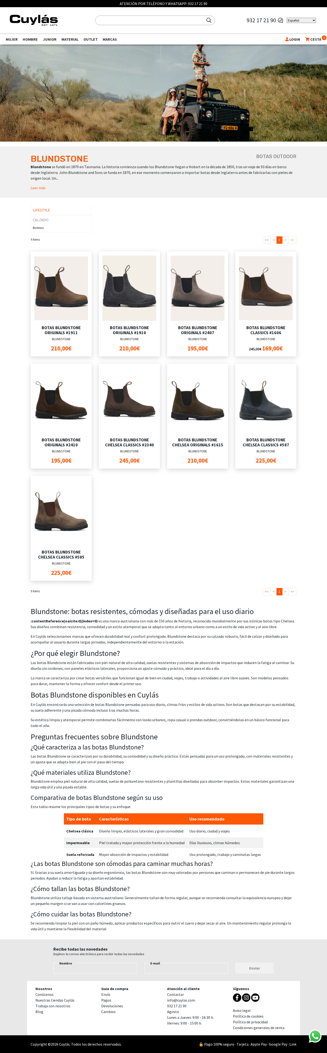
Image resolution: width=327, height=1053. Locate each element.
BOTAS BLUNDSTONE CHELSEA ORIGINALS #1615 (197, 442)
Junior (49, 39)
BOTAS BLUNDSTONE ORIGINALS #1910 (129, 330)
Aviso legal (242, 1010)
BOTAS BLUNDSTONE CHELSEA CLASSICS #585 (61, 554)
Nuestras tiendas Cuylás (54, 1000)
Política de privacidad (250, 1022)
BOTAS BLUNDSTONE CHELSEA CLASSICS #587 (266, 442)
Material (70, 39)
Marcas (110, 39)
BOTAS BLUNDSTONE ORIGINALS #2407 (197, 330)
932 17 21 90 (197, 3)
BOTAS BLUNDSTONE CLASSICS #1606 (266, 330)
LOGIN (294, 39)
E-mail (155, 963)
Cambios (108, 1011)
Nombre (65, 963)
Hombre (30, 39)
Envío (105, 994)
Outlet (91, 39)
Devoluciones (112, 1005)
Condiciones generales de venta (258, 1027)
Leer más (38, 187)
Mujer (12, 39)
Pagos (106, 1000)
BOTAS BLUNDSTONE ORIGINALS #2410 (61, 442)
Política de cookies (248, 1016)
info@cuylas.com (181, 1000)
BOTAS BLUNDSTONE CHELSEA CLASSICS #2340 (129, 442)
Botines (38, 228)
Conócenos (44, 994)
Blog (39, 1011)
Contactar (175, 994)
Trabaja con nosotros (52, 1005)
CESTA (315, 39)
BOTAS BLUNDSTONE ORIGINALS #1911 (61, 330)
